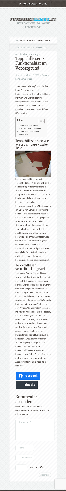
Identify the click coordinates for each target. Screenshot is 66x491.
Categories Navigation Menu (35, 41)
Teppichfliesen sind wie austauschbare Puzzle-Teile (30, 127)
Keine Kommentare (23, 79)
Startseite (19, 48)
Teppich (29, 48)
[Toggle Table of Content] (40, 121)
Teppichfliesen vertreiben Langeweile (29, 132)
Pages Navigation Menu (35, 4)
